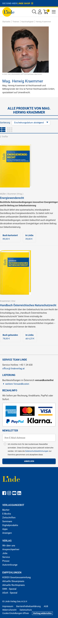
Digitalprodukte (10, 525)
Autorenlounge (9, 564)
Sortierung (5, 122)
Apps (5, 529)
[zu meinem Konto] (40, 12)
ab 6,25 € (30, 337)
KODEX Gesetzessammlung (16, 577)
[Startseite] (8, 11)
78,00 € (10, 337)
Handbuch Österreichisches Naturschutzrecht (28, 305)
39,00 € (29, 237)
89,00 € (10, 237)
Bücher (5, 509)
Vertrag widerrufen (42, 613)
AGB (46, 606)
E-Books (6, 513)
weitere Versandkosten (17, 384)
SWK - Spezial (9, 589)
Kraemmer (5, 301)
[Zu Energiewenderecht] (15, 166)
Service (6, 557)
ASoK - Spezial (9, 592)
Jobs (4, 553)
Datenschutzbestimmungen (37, 451)
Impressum (7, 606)
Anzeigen (7, 533)
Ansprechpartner (10, 549)
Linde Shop (24, 3)
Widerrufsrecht (9, 610)
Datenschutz (26, 610)
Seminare (7, 521)
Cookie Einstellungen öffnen (15, 613)
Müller (3, 194)
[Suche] (34, 12)
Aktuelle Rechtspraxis (13, 585)
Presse (5, 561)
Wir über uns (8, 545)
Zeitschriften (8, 517)
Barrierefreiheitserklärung (28, 606)
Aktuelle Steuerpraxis (13, 581)
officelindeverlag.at (13, 368)
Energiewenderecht (12, 197)
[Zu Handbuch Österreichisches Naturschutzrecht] (15, 272)
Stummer (11, 194)
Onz (13, 301)
